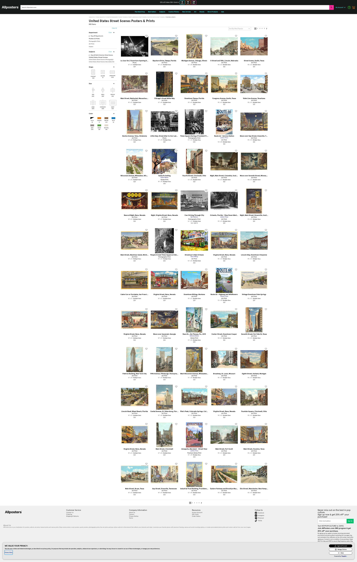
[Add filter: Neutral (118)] (106, 125)
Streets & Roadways (111, 17)
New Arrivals (186, 12)
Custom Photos (173, 12)
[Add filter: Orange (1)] (99, 117)
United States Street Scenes (156, 17)
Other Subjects (100, 17)
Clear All (114, 28)
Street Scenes (123, 17)
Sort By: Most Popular (236, 28)
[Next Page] (266, 28)
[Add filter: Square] (103, 72)
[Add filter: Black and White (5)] (92, 117)
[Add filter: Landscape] (112, 72)
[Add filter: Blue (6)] (113, 117)
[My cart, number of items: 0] (353, 7)
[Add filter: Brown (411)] (106, 117)
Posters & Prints (170, 17)
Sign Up (350, 521)
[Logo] (10, 7)
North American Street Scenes (137, 17)
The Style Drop (140, 12)
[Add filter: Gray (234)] (92, 125)
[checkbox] (93, 91)
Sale (222, 12)
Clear (110, 51)
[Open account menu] (344, 7)
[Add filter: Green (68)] (99, 125)
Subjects (91, 17)
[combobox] (174, 7)
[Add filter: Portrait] (93, 72)
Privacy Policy (8, 552)
